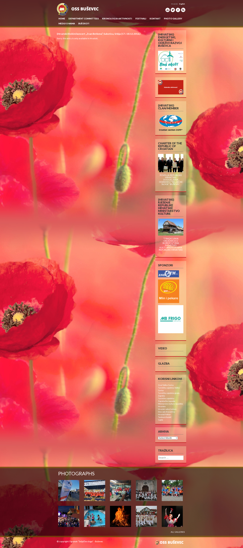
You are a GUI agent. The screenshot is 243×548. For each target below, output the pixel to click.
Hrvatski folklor (164, 414)
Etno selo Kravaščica (166, 412)
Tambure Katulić (164, 417)
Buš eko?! (83, 23)
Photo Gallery (173, 18)
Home (61, 18)
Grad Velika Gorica (166, 385)
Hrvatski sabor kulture (167, 409)
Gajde (160, 420)
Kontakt (155, 18)
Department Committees (83, 18)
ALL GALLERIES (178, 532)
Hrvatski (94, 38)
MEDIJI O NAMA (66, 23)
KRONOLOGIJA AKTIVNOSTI (117, 18)
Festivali (140, 18)
